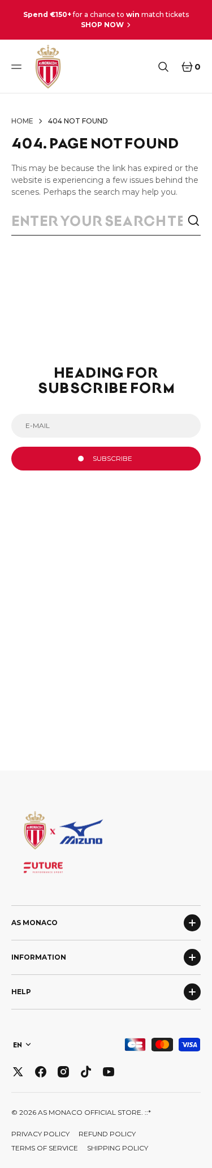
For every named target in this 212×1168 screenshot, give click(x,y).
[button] (18, 67)
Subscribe (112, 458)
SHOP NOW (102, 24)
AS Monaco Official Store (89, 1112)
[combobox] (99, 220)
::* (148, 1112)
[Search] (194, 221)
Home (22, 121)
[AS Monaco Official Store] (48, 66)
